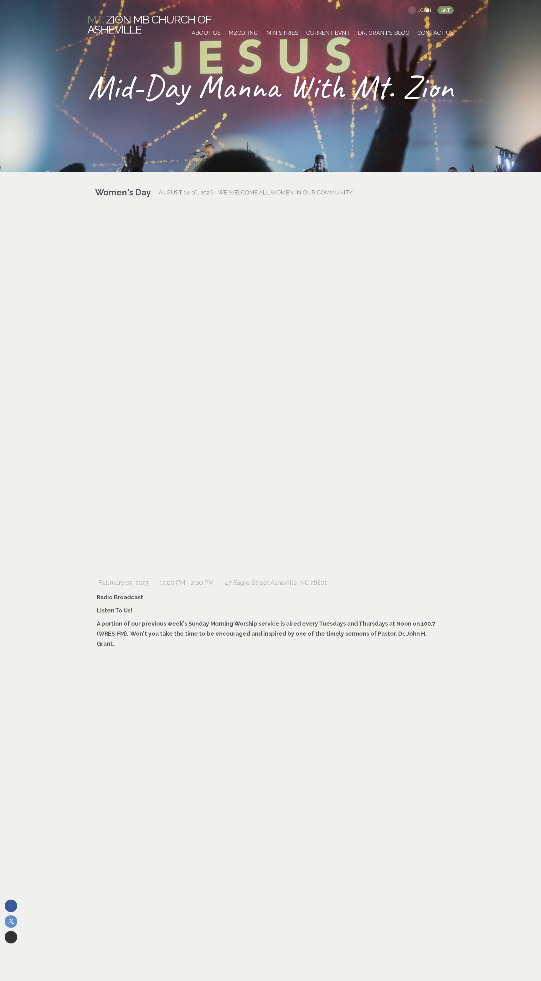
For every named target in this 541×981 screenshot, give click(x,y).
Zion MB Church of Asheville (149, 24)
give (446, 10)
